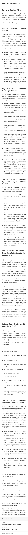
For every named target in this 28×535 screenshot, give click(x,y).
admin (13, 519)
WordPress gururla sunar (7, 533)
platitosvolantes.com (11, 3)
